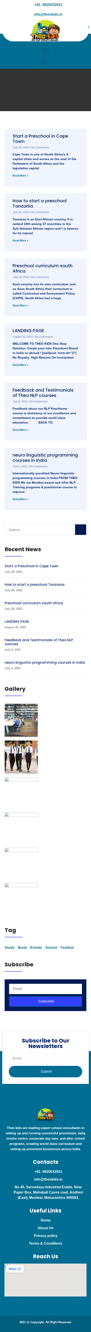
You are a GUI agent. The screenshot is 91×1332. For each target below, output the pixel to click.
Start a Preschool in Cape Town (40, 138)
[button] (45, 51)
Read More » (20, 175)
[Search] (80, 529)
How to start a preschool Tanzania (40, 203)
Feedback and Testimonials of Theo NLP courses (43, 392)
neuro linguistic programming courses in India (45, 457)
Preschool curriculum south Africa (42, 268)
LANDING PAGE (28, 331)
